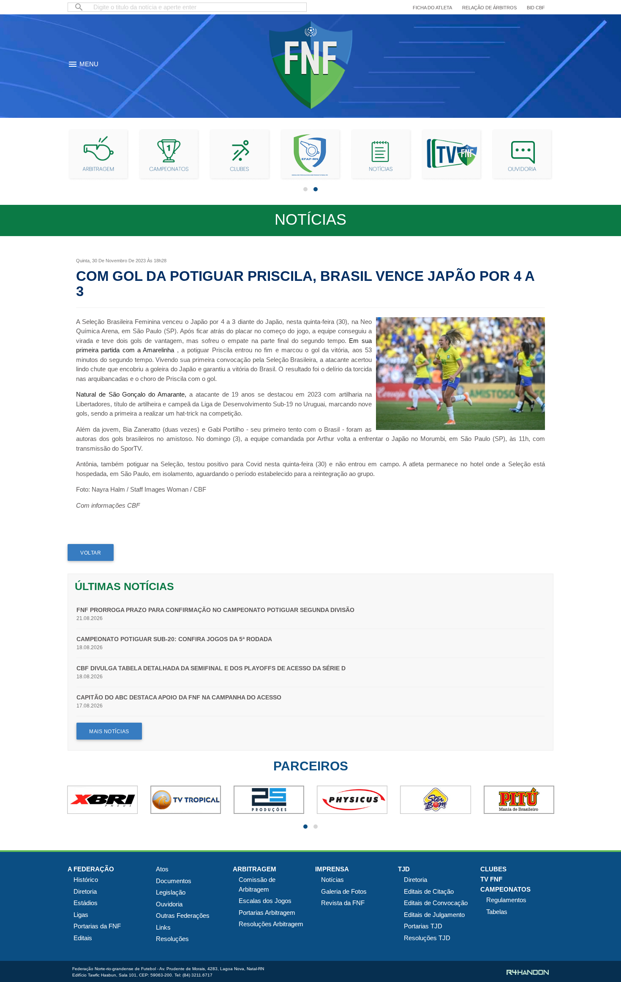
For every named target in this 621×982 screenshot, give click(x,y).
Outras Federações (183, 915)
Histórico (86, 879)
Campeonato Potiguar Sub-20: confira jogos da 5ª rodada (174, 639)
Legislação (170, 892)
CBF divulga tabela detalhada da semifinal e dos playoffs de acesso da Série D (211, 668)
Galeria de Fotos (344, 891)
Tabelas (496, 911)
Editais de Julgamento (434, 914)
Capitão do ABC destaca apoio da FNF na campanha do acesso (178, 697)
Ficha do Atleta (432, 7)
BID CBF (536, 7)
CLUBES (493, 869)
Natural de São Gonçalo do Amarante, (131, 394)
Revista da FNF (343, 902)
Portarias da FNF (97, 926)
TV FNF (491, 879)
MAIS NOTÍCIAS (109, 731)
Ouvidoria (169, 904)
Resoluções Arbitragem (271, 924)
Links (163, 927)
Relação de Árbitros (489, 7)
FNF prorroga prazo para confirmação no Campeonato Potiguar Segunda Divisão (215, 610)
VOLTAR (90, 553)
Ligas (81, 914)
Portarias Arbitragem (267, 912)
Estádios (86, 902)
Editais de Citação (429, 891)
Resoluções (172, 938)
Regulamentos (506, 899)
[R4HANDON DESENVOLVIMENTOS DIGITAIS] (528, 972)
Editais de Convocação (436, 902)
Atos (162, 869)
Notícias (332, 879)
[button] (305, 189)
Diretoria (85, 891)
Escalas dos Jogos (265, 900)
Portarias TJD (423, 926)
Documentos (173, 880)
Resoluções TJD (427, 937)
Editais (83, 937)
